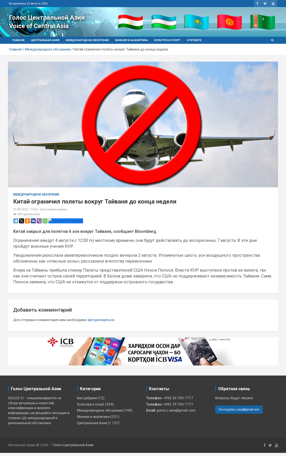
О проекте (194, 40)
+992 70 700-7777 (178, 404)
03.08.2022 (20, 209)
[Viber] (39, 220)
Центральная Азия (45, 40)
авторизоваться (101, 320)
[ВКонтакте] (33, 220)
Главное (18, 40)
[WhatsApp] (45, 220)
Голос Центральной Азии (47, 17)
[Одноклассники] (27, 220)
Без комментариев (53, 209)
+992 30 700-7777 (178, 398)
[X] (21, 220)
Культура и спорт (167, 40)
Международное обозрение (87, 40)
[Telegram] (15, 220)
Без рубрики (87, 398)
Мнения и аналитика (131, 40)
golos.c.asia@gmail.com (176, 410)
